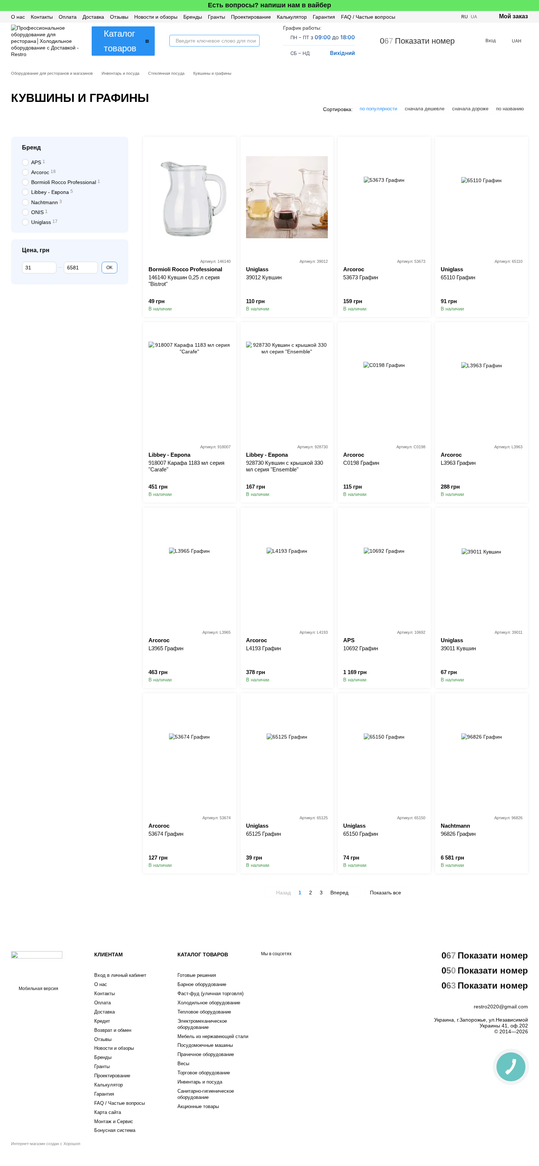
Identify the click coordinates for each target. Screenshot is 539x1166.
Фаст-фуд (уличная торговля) (210, 993)
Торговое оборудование (203, 1072)
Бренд (31, 147)
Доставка (93, 17)
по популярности (378, 108)
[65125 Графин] (287, 754)
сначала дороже (470, 108)
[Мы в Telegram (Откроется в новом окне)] (451, 17)
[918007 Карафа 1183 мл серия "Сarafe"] (189, 383)
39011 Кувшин (458, 648)
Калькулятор (292, 17)
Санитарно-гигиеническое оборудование (205, 1094)
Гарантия (324, 17)
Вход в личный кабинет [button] (120, 975)
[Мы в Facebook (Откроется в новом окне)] (425, 17)
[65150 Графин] (384, 754)
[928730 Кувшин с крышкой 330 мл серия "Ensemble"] (287, 383)
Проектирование (251, 17)
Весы (183, 1063)
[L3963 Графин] (482, 383)
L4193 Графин (263, 648)
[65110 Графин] (482, 197)
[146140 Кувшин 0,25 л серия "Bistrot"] (189, 197)
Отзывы (119, 17)
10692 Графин (360, 648)
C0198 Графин (361, 463)
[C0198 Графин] (384, 383)
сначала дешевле (424, 108)
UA (474, 17)
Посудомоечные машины (205, 1045)
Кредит (102, 1021)
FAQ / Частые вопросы (368, 17)
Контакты (42, 17)
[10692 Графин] (384, 568)
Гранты (216, 17)
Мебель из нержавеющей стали (212, 1036)
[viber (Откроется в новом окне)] (442, 17)
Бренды (192, 17)
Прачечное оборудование (205, 1054)
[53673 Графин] (384, 197)
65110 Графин (458, 277)
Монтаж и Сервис (113, 1121)
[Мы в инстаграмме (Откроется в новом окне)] (433, 17)
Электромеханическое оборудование (202, 1024)
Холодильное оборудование (208, 1002)
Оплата (68, 17)
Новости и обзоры (155, 17)
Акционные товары (198, 1106)
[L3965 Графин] (189, 568)
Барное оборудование (201, 984)
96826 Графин (458, 834)
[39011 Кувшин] (482, 568)
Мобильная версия (38, 988)
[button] (533, 5)
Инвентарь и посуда (199, 1082)
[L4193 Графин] (287, 568)
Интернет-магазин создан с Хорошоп (45, 1143)
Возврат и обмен (112, 1030)
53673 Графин (360, 277)
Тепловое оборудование (204, 1012)
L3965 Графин (165, 648)
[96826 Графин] (482, 754)
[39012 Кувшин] (287, 197)
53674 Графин (165, 834)
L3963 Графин (458, 463)
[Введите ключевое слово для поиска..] (254, 41)
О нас (18, 17)
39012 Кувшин (264, 277)
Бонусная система (114, 1130)
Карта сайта (107, 1112)
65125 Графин (263, 834)
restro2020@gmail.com (501, 1006)
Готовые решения (196, 975)
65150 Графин (360, 834)
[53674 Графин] (189, 754)
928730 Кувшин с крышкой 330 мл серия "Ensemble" (284, 466)
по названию (510, 108)
